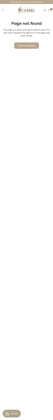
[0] (49, 10)
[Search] (45, 10)
